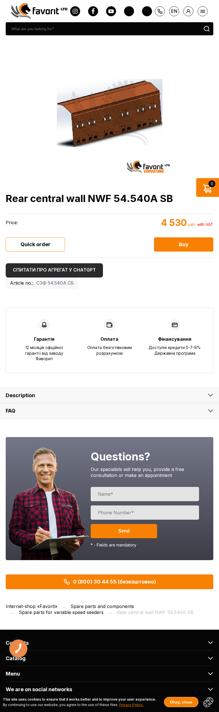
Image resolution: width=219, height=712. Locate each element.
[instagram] (75, 11)
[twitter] (129, 11)
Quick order (35, 244)
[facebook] (93, 11)
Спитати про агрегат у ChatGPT (54, 270)
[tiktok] (147, 11)
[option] (109, 113)
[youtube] (111, 11)
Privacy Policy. (131, 705)
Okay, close (181, 702)
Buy (183, 244)
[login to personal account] (188, 11)
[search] (206, 28)
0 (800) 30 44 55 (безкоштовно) (114, 582)
